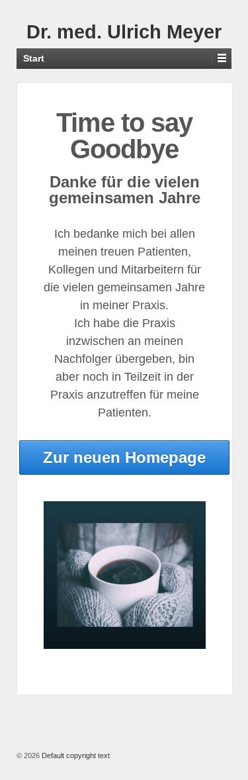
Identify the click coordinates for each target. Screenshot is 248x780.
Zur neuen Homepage (124, 457)
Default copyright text (75, 755)
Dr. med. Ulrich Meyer (124, 31)
